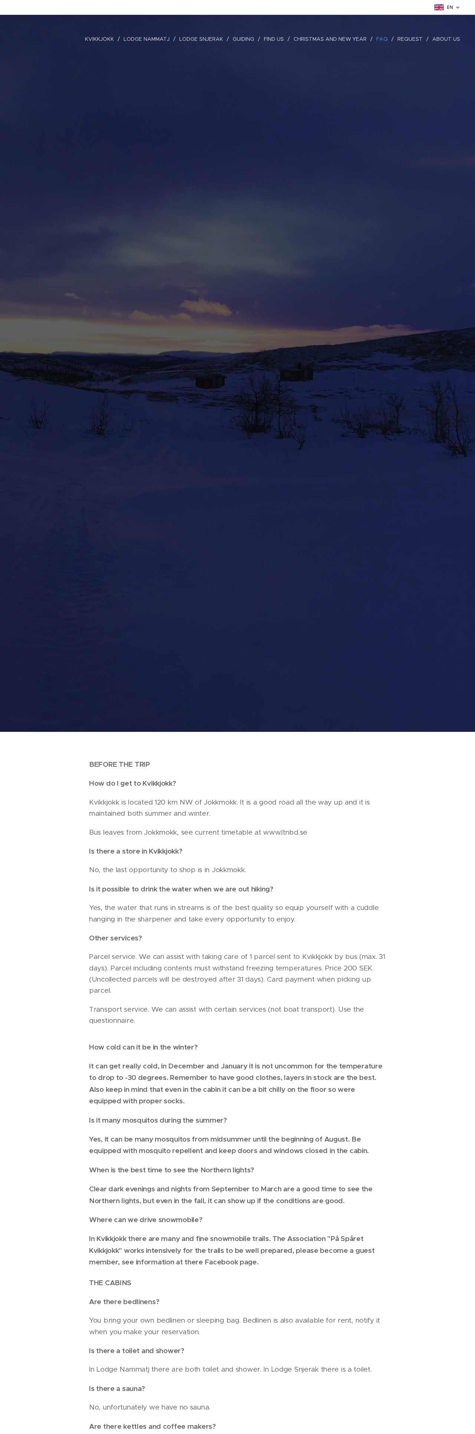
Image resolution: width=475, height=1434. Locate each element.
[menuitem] (101, 39)
